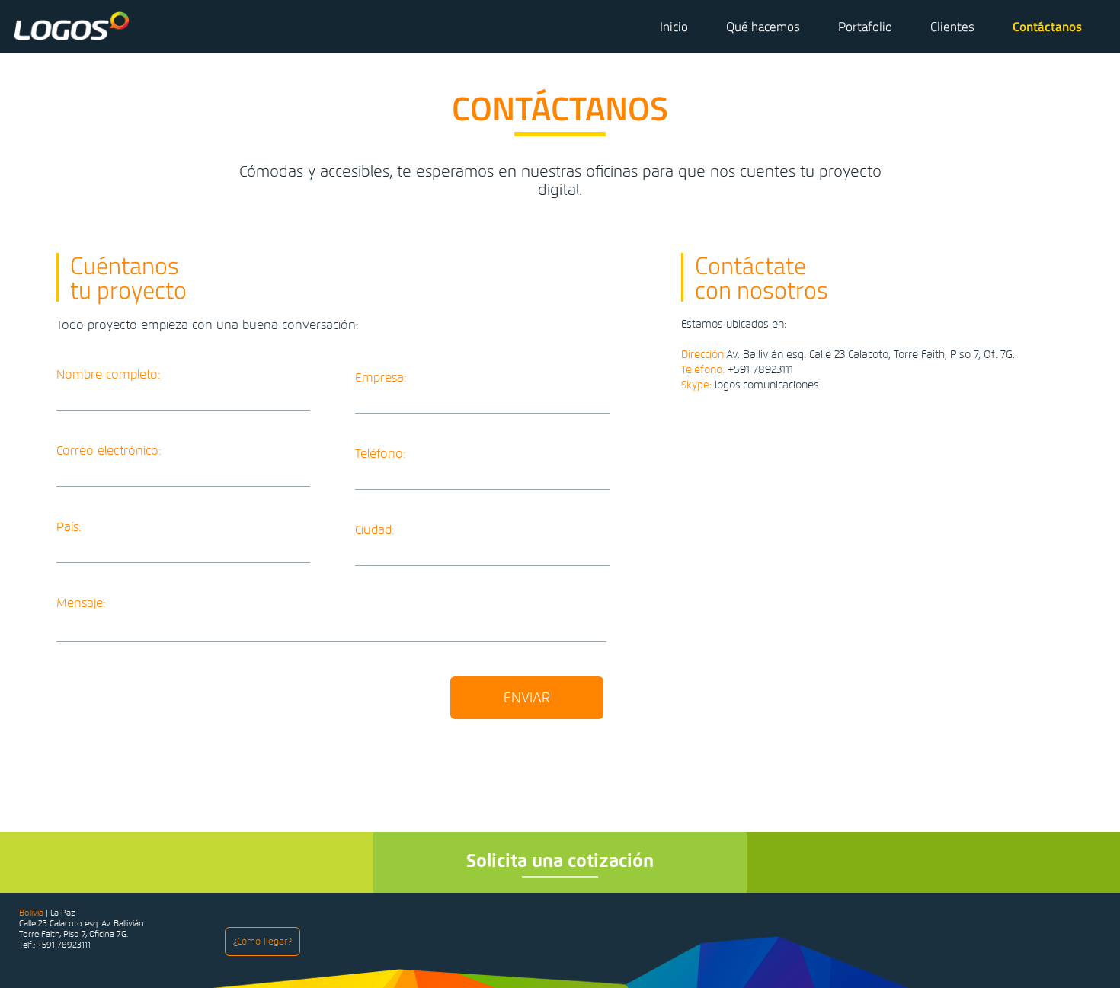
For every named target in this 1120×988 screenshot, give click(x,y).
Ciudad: (375, 530)
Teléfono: (380, 454)
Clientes (952, 27)
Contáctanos (1047, 27)
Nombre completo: (108, 375)
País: (69, 527)
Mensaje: (81, 603)
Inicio (674, 27)
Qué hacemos (763, 27)
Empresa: (381, 378)
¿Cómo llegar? (262, 941)
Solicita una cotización (560, 860)
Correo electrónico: (109, 451)
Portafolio (865, 27)
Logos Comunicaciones (72, 26)
